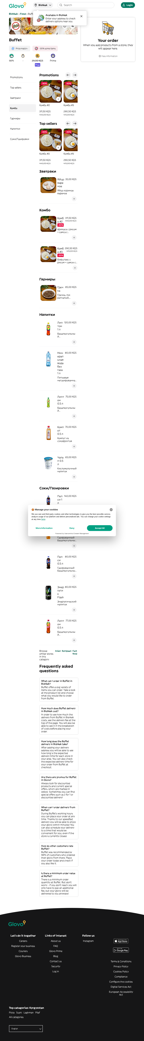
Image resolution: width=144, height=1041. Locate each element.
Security (55, 966)
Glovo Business (23, 956)
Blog (55, 956)
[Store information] (65, 26)
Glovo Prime (55, 951)
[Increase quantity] (58, 99)
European (66, 651)
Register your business (23, 946)
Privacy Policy (121, 966)
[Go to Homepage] (17, 5)
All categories (16, 1017)
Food (23, 13)
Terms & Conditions (121, 961)
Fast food (75, 652)
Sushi (19, 1012)
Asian (58, 651)
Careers (23, 940)
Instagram (88, 940)
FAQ (55, 946)
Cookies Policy (121, 971)
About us (56, 940)
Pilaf (37, 1012)
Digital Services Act (121, 986)
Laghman (29, 1012)
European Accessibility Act (121, 993)
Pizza (11, 1012)
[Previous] (68, 75)
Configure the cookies (121, 981)
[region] (58, 98)
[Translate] (72, 26)
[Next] (75, 75)
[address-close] (81, 16)
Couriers (23, 951)
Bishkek (13, 13)
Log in (55, 971)
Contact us (56, 961)
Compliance (121, 976)
